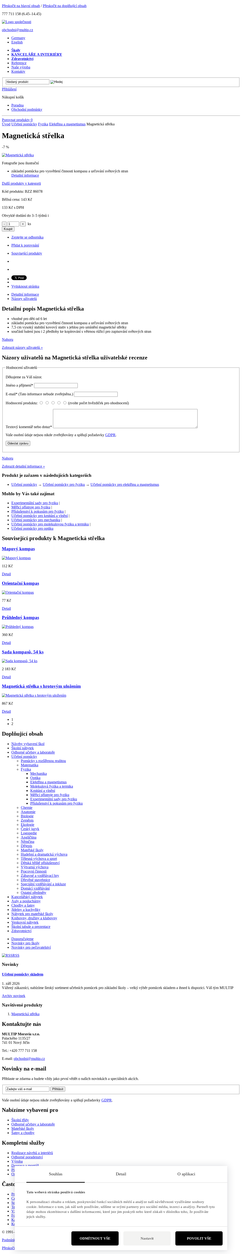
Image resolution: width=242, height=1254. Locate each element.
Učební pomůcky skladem (22, 974)
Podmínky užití (13, 1240)
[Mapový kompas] (16, 558)
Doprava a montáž (25, 1166)
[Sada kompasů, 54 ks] (19, 661)
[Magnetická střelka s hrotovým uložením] (34, 695)
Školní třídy (20, 1120)
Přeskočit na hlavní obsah (21, 6)
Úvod (6, 124)
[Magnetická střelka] (18, 155)
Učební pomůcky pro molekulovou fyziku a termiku (50, 524)
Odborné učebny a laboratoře (33, 1124)
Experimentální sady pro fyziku (34, 503)
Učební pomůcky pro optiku (32, 528)
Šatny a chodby (23, 1133)
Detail (6, 574)
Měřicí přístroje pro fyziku (30, 507)
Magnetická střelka (25, 1014)
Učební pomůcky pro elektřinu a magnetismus (125, 484)
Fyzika (43, 124)
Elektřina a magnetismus (67, 124)
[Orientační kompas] (18, 592)
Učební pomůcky (24, 124)
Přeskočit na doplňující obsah (64, 6)
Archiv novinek (13, 996)
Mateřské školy (22, 1128)
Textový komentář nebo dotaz (29, 427)
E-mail (39, 394)
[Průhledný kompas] (18, 627)
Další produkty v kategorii (21, 183)
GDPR (110, 435)
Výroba (17, 1161)
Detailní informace (25, 175)
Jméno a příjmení (19, 385)
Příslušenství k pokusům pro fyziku (37, 511)
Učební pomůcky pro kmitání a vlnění (39, 516)
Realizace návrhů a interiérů (32, 1153)
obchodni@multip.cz (17, 30)
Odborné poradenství (27, 1157)
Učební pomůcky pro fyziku (64, 484)
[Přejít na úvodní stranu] (16, 22)
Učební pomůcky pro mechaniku (35, 520)
